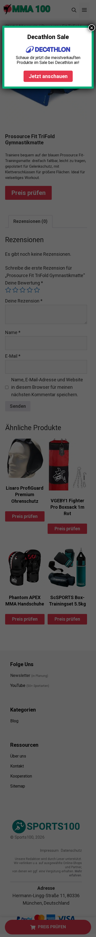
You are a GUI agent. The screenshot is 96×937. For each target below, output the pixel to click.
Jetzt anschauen (48, 76)
